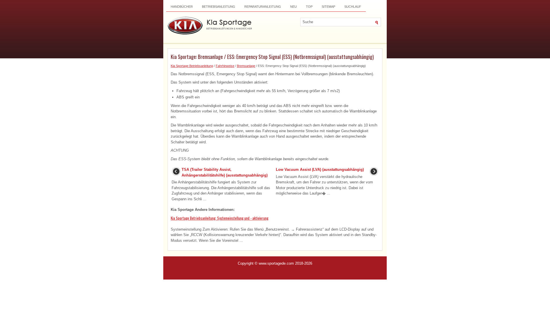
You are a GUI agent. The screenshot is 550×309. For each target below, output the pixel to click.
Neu (293, 6)
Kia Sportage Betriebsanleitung (192, 66)
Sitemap (328, 6)
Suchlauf (352, 6)
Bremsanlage (246, 66)
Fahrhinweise (225, 66)
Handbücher (182, 6)
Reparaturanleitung (262, 6)
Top (309, 6)
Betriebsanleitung (218, 6)
